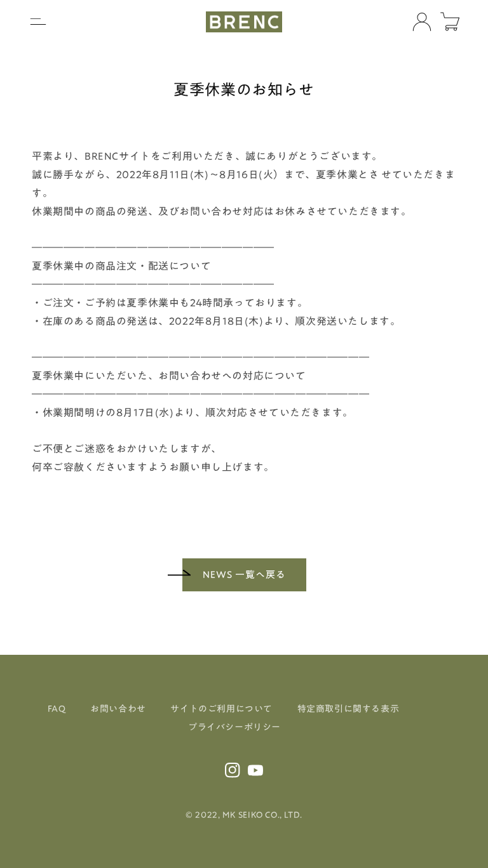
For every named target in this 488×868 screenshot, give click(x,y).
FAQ (57, 708)
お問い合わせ (118, 708)
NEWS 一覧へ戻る (244, 574)
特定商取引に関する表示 (348, 708)
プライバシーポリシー (234, 727)
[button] (38, 22)
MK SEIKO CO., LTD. (262, 814)
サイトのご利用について (221, 708)
